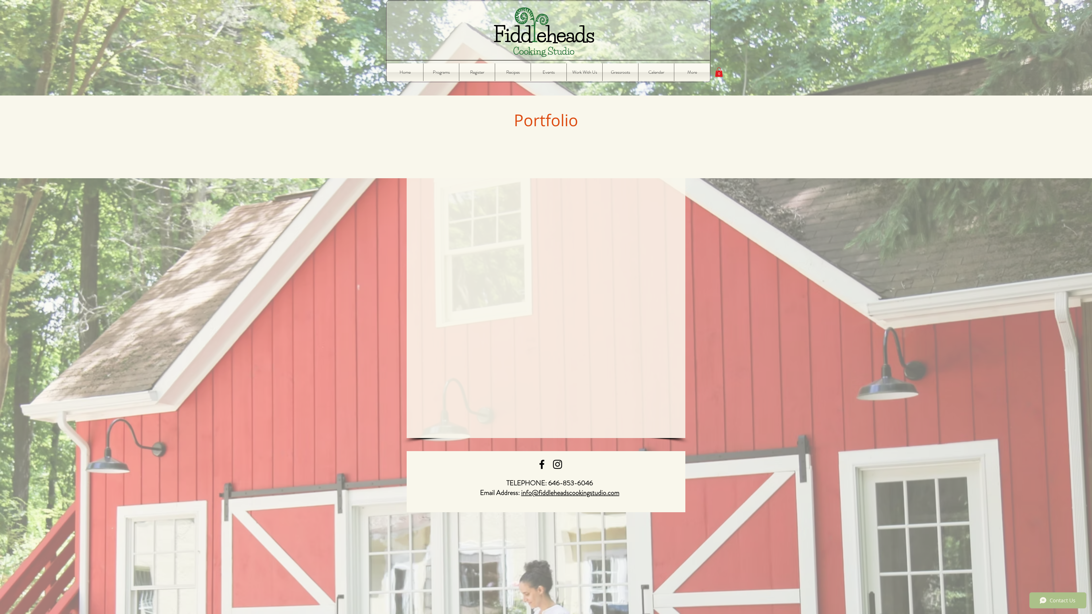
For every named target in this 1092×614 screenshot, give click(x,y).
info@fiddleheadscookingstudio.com (570, 492)
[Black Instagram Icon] (557, 464)
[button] (719, 72)
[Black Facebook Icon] (542, 464)
